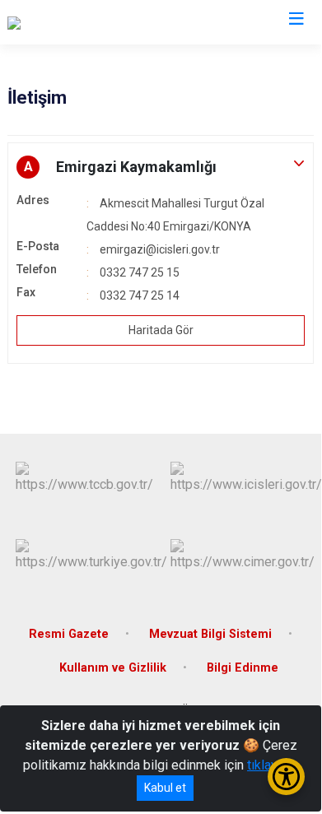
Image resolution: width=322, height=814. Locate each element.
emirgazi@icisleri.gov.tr (160, 249)
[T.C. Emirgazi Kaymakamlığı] (85, 22)
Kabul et (165, 787)
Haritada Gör (161, 330)
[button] (160, 167)
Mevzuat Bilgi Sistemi (210, 634)
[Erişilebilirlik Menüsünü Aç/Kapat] (286, 776)
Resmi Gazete (69, 634)
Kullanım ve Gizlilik (112, 668)
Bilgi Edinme (242, 668)
